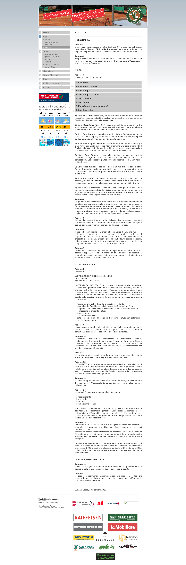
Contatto (46, 87)
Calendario (47, 71)
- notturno (47, 59)
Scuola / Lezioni (50, 75)
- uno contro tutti (50, 54)
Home (45, 33)
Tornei (45, 51)
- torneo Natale (49, 67)
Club (45, 37)
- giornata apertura (51, 56)
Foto (45, 79)
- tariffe (46, 39)
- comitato (47, 44)
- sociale (46, 62)
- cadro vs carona (50, 64)
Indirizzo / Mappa (50, 83)
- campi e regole (50, 42)
